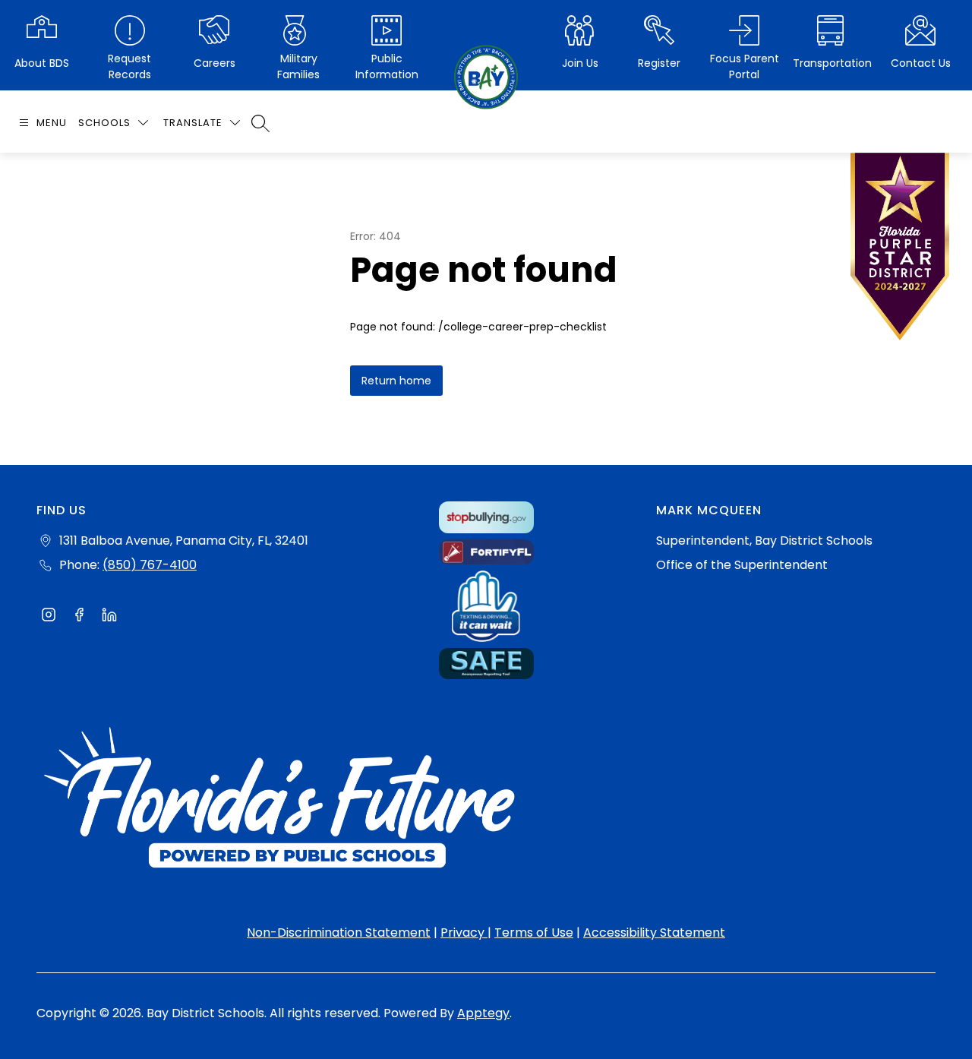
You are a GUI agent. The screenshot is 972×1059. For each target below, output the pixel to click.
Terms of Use (533, 932)
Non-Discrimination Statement (339, 932)
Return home (396, 380)
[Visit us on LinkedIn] (109, 617)
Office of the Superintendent (742, 565)
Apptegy (483, 1013)
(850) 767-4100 (150, 565)
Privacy (464, 932)
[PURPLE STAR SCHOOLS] (900, 250)
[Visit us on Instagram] (48, 617)
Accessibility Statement (654, 932)
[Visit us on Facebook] (79, 617)
